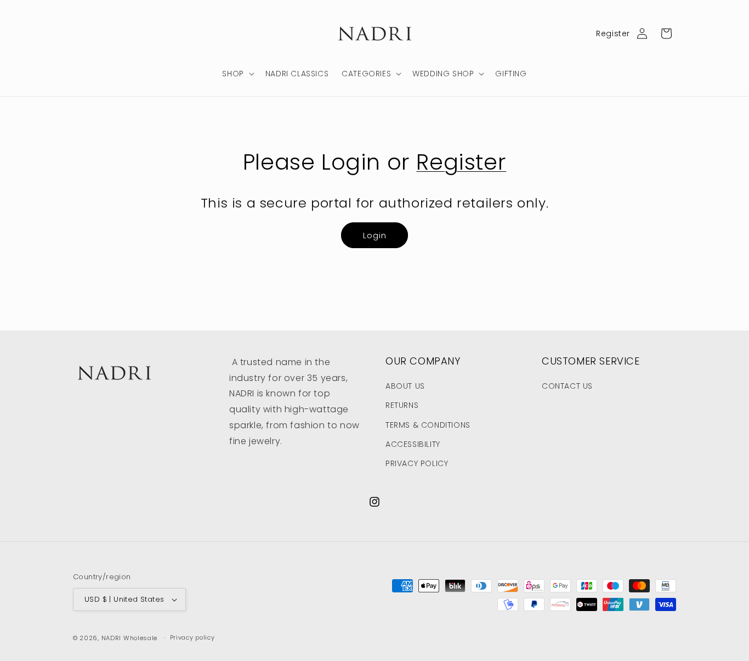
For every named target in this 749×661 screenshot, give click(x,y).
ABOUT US (405, 385)
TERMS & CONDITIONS (427, 424)
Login (375, 235)
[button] (236, 73)
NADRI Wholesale (129, 638)
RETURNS (401, 405)
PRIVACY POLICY (416, 463)
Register (613, 33)
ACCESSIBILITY (412, 444)
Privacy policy (192, 637)
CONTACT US (567, 385)
